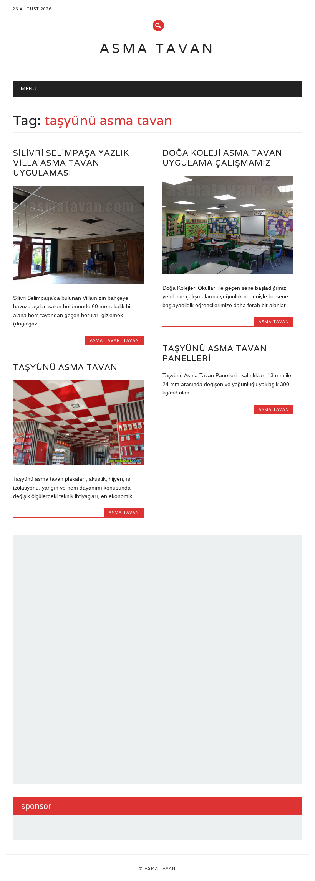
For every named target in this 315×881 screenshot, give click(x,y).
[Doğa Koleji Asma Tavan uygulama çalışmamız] (227, 272)
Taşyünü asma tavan (65, 367)
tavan (131, 340)
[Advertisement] (78, 658)
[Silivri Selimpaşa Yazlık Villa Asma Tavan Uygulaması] (78, 282)
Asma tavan (157, 48)
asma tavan (105, 340)
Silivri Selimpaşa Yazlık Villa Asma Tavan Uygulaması (71, 163)
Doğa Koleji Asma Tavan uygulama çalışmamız (222, 158)
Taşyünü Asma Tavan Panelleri (214, 353)
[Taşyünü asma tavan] (78, 463)
